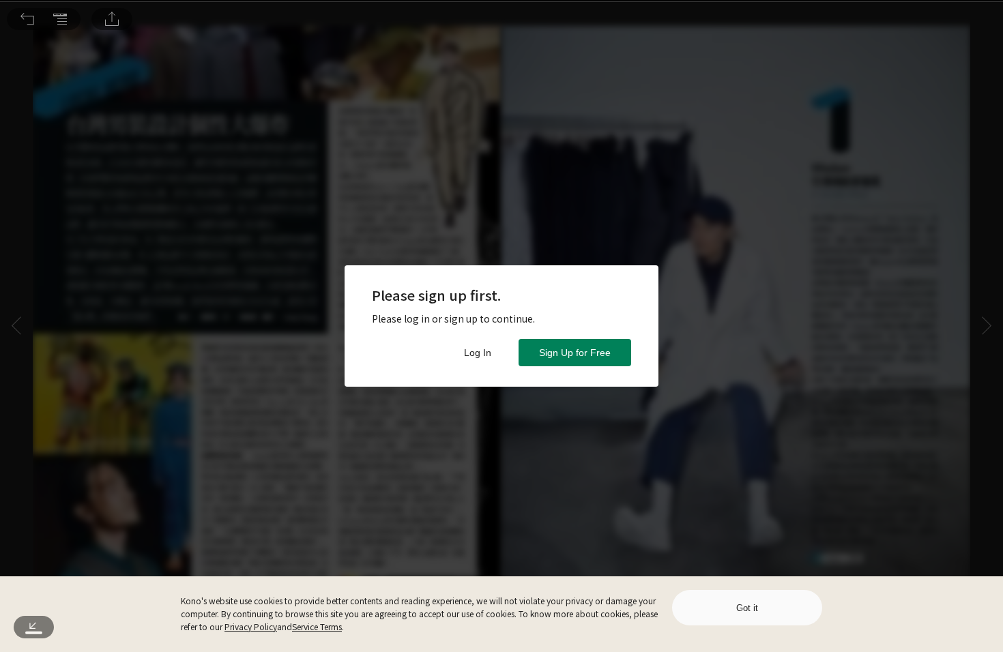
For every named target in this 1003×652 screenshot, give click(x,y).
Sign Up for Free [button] (575, 352)
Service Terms (317, 626)
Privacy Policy (250, 626)
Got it (747, 608)
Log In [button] (477, 352)
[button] (27, 19)
